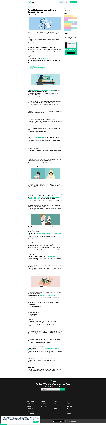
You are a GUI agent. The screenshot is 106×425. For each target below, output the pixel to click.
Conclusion (66, 39)
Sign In (67, 2)
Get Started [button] (62, 389)
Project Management (67, 26)
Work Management (67, 30)
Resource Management (68, 28)
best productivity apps (44, 58)
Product (75, 22)
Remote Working (33, 66)
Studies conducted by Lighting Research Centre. (39, 188)
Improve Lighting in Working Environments (37, 67)
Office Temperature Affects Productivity (37, 68)
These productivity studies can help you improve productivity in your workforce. (70, 38)
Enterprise (53, 2)
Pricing (49, 2)
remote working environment (33, 105)
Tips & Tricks (75, 28)
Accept (36, 421)
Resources (43, 2)
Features (38, 2)
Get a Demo (61, 2)
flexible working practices (33, 157)
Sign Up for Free (73, 2)
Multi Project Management (68, 22)
